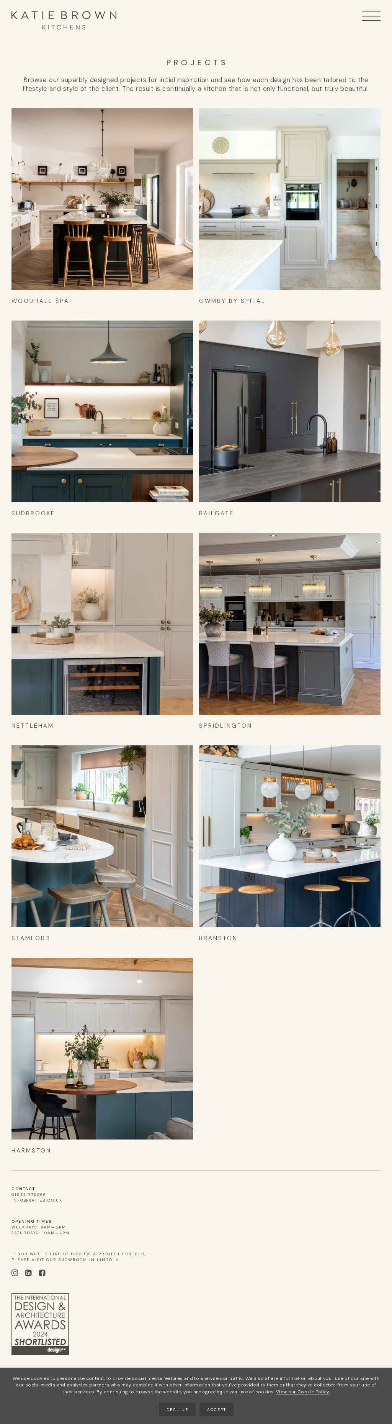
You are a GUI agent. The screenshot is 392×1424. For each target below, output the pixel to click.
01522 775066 (28, 1194)
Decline (177, 1409)
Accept (216, 1409)
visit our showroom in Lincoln (75, 1259)
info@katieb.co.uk (36, 1200)
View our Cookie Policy (303, 1392)
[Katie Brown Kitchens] (63, 20)
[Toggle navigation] (371, 16)
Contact (23, 1188)
